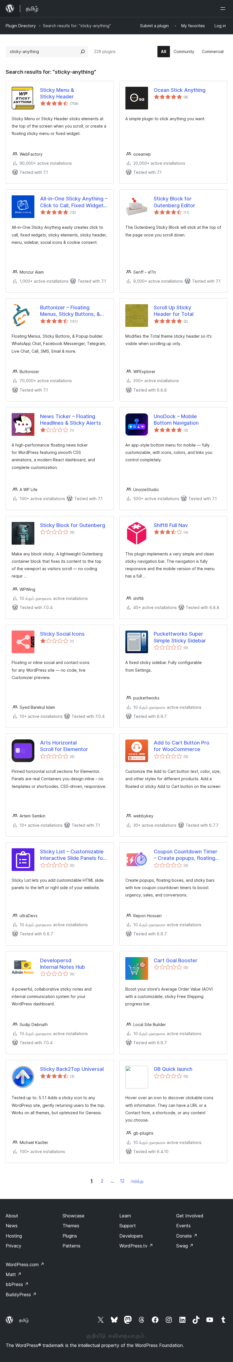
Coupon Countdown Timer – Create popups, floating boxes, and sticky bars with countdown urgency (187, 855)
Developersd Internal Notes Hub (62, 963)
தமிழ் (24, 1320)
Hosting (14, 1236)
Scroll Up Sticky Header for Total (174, 310)
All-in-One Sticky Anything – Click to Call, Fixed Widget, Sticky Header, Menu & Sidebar (73, 202)
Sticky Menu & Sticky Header (57, 93)
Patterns (71, 1246)
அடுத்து (136, 1181)
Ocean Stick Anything (179, 90)
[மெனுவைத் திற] (224, 8)
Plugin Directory (21, 25)
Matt (14, 1274)
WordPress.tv (136, 1246)
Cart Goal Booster (175, 960)
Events (183, 1225)
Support (127, 1225)
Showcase (73, 1216)
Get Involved (189, 1216)
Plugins (70, 1236)
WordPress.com (25, 1264)
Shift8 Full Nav (171, 525)
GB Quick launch (173, 1069)
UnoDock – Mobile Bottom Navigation (176, 419)
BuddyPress (21, 1294)
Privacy (13, 1246)
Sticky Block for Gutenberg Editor (174, 202)
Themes (71, 1225)
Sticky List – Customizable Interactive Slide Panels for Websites (72, 855)
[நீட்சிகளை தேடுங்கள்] (82, 51)
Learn (125, 1216)
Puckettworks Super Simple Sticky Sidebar (180, 637)
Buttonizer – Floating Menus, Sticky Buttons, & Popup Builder (70, 311)
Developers (131, 1236)
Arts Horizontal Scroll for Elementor (64, 746)
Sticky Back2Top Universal (72, 1069)
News (12, 1225)
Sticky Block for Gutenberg (72, 525)
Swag (185, 1246)
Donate (186, 1236)
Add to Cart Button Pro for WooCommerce (181, 746)
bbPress (17, 1284)
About (12, 1216)
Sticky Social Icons (62, 634)
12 (122, 1181)
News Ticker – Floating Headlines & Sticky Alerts (70, 419)
